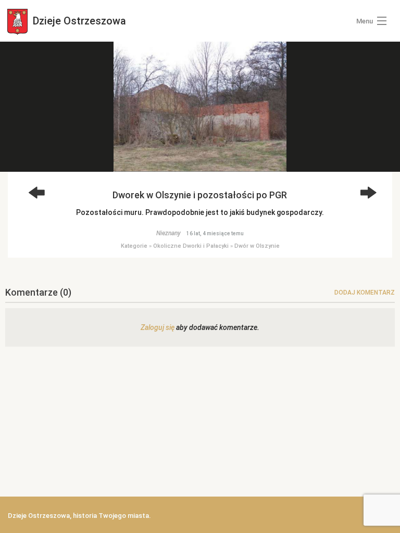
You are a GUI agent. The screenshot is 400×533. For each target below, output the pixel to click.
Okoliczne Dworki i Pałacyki (191, 246)
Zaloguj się (157, 327)
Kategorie (134, 246)
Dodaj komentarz (364, 292)
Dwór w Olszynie (257, 246)
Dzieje (78, 21)
